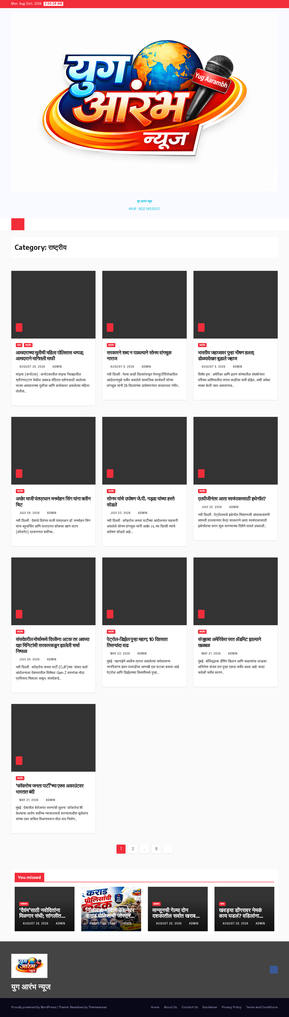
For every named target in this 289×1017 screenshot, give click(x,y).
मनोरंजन (24, 904)
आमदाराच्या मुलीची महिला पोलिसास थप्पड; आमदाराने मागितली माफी (50, 355)
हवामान (156, 904)
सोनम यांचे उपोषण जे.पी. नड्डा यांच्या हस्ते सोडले (140, 501)
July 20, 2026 (212, 507)
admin (57, 367)
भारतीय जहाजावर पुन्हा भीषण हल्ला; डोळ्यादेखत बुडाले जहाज (226, 355)
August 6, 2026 (122, 367)
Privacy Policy (232, 1007)
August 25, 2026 (32, 367)
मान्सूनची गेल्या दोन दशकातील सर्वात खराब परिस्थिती (174, 915)
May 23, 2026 (120, 653)
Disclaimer (210, 1007)
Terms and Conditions (262, 1007)
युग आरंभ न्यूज (144, 201)
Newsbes (77, 1007)
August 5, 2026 (214, 367)
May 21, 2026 (212, 653)
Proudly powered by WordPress (34, 1007)
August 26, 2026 (36, 923)
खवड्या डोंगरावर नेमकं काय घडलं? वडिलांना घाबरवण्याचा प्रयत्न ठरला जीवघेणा (243, 918)
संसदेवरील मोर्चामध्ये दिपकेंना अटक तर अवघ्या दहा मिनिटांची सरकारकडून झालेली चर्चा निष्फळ (52, 645)
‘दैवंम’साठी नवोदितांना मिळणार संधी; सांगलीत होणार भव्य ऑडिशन (40, 915)
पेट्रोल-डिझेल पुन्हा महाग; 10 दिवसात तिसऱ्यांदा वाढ (137, 642)
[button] (265, 224)
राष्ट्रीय (28, 345)
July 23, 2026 (121, 513)
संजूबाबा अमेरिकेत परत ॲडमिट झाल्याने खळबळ (229, 642)
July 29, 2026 (30, 513)
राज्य (19, 345)
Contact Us (190, 1007)
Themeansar (98, 1007)
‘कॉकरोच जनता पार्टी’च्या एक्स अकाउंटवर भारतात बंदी (49, 788)
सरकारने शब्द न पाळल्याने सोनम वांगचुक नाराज (139, 355)
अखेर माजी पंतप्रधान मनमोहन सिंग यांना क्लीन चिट (53, 501)
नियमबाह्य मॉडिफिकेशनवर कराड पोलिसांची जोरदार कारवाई (110, 915)
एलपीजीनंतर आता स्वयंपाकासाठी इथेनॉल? (232, 498)
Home (155, 1007)
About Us (170, 1007)
